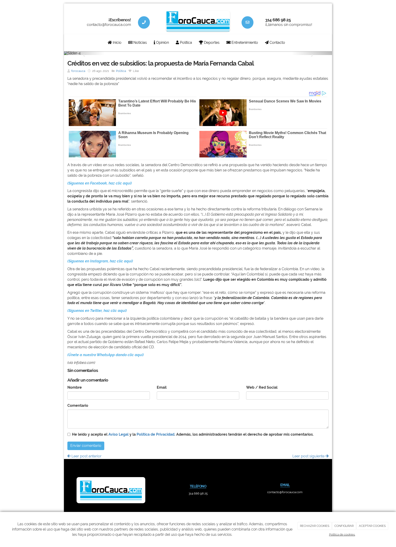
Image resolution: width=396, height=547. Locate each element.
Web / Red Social (262, 387)
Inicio (116, 42)
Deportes (211, 42)
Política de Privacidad (155, 434)
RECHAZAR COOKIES (314, 526)
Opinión (162, 42)
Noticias (139, 42)
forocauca (78, 71)
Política (185, 42)
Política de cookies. (342, 534)
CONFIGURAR (344, 526)
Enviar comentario (85, 445)
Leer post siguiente (308, 456)
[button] (84, 53)
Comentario (77, 405)
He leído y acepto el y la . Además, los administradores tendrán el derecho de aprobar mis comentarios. (193, 434)
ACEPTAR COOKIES (372, 526)
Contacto (277, 42)
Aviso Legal (118, 434)
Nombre (74, 387)
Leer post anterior (86, 456)
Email (162, 387)
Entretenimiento (244, 42)
